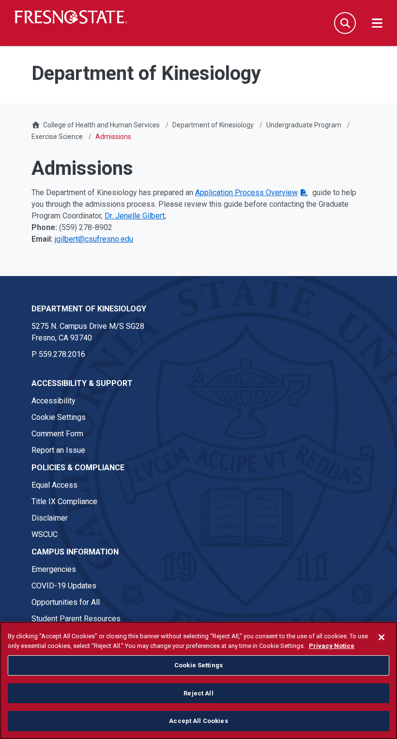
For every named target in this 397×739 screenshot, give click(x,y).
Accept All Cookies (198, 720)
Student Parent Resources (76, 618)
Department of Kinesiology (213, 125)
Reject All (198, 693)
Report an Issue (58, 450)
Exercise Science (57, 136)
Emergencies (53, 569)
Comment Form (57, 433)
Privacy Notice (331, 645)
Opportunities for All (65, 602)
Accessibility (53, 400)
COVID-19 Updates (63, 585)
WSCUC (44, 534)
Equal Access (54, 485)
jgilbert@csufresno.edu (94, 239)
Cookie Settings (58, 417)
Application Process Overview (246, 192)
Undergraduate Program (303, 125)
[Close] (381, 637)
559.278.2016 (62, 354)
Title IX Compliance (64, 501)
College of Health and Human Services (101, 125)
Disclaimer (49, 518)
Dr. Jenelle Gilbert (135, 215)
